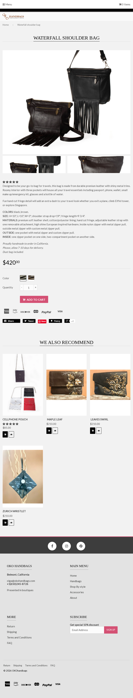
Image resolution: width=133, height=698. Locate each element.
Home (6, 24)
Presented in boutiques (20, 590)
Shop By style (78, 586)
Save (43, 321)
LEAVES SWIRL (99, 419)
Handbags (76, 581)
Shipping (12, 631)
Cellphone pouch (15, 419)
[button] (11, 181)
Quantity (8, 287)
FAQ (9, 642)
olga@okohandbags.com (21, 580)
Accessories (77, 592)
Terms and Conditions (19, 637)
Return (11, 626)
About (73, 597)
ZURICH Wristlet (14, 511)
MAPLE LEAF (54, 419)
